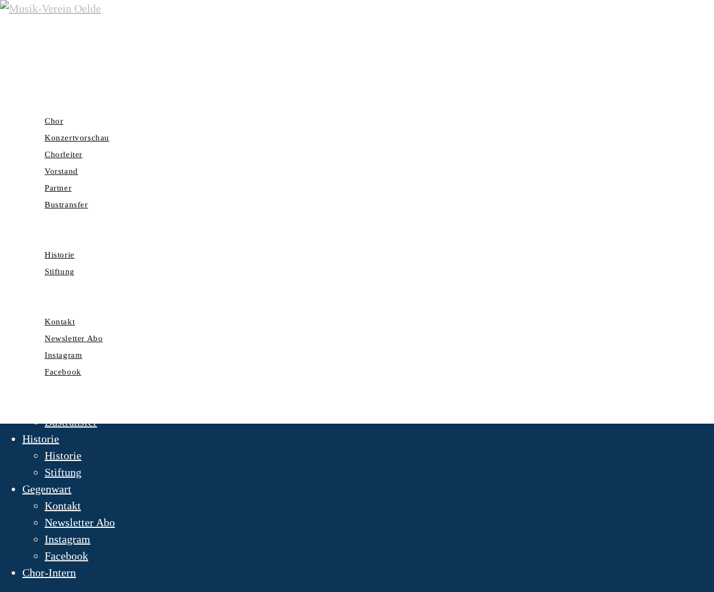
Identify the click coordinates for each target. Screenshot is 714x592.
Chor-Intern (49, 572)
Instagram (67, 539)
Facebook (66, 556)
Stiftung (63, 472)
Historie (40, 439)
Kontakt (63, 505)
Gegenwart (46, 489)
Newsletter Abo (80, 522)
